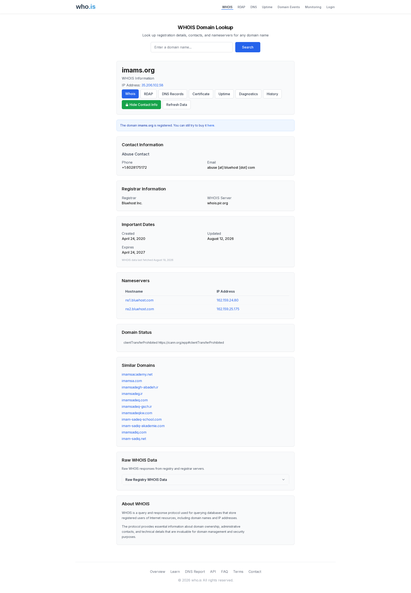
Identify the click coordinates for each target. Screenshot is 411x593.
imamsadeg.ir (132, 393)
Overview (157, 571)
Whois (130, 94)
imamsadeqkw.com (137, 413)
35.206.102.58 (152, 85)
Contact (255, 571)
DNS (253, 7)
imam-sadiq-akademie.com (143, 426)
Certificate (201, 94)
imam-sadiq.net (134, 438)
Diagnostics (248, 94)
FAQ (224, 571)
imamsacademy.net (137, 374)
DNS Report (195, 571)
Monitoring (313, 7)
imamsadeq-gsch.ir (137, 406)
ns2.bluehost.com (139, 309)
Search (247, 47)
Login (330, 7)
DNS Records (172, 94)
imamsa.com (132, 381)
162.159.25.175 (228, 309)
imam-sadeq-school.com (142, 419)
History (272, 94)
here (210, 125)
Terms (238, 571)
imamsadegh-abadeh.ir (140, 387)
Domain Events (289, 7)
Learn (175, 571)
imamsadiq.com (134, 432)
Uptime (267, 7)
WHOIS (227, 7)
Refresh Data (176, 104)
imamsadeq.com (135, 400)
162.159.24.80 (227, 300)
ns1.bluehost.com (139, 300)
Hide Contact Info (144, 104)
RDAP (241, 7)
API (213, 571)
